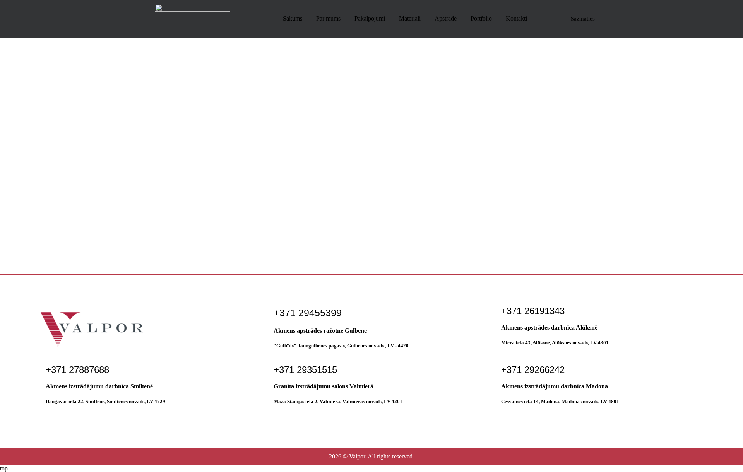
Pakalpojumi (369, 18)
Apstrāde (446, 18)
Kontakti (516, 18)
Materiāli (410, 18)
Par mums (328, 18)
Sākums (292, 18)
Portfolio (481, 18)
